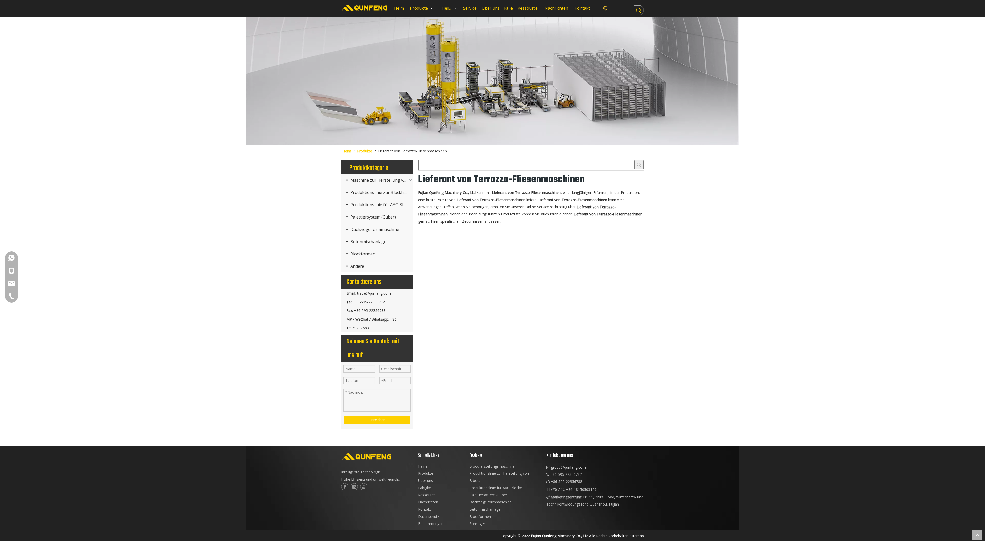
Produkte (425, 473)
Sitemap (637, 535)
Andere (357, 266)
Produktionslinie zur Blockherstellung (381, 192)
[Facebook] (344, 486)
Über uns (425, 480)
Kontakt (424, 509)
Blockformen (362, 254)
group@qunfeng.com (568, 467)
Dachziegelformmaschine (374, 229)
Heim (422, 466)
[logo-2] (377, 457)
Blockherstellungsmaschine (492, 466)
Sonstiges (477, 523)
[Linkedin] (354, 486)
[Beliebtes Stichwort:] (639, 10)
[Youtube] (363, 486)
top (977, 535)
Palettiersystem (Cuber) (373, 217)
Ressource (427, 494)
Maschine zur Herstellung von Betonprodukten (381, 180)
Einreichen (377, 419)
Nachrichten (428, 502)
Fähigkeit (425, 487)
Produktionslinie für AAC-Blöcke (381, 204)
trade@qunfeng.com (374, 293)
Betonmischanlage (368, 241)
